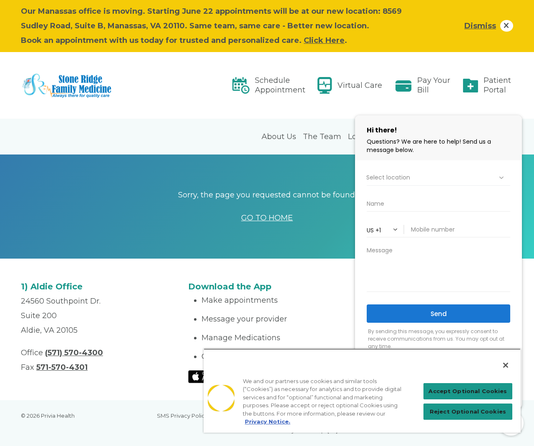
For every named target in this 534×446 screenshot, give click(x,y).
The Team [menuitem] (322, 136)
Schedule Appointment (280, 85)
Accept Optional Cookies (467, 391)
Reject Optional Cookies (468, 411)
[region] (362, 391)
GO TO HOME (267, 217)
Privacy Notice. (267, 421)
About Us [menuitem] (279, 136)
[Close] (505, 365)
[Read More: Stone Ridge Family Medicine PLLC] (99, 85)
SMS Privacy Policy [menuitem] (182, 415)
